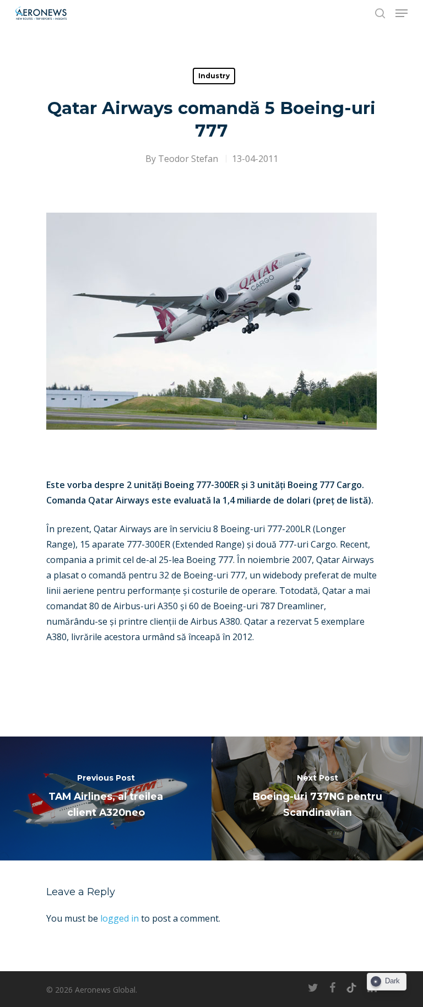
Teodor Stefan (188, 159)
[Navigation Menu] (401, 13)
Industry (214, 76)
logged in (119, 918)
